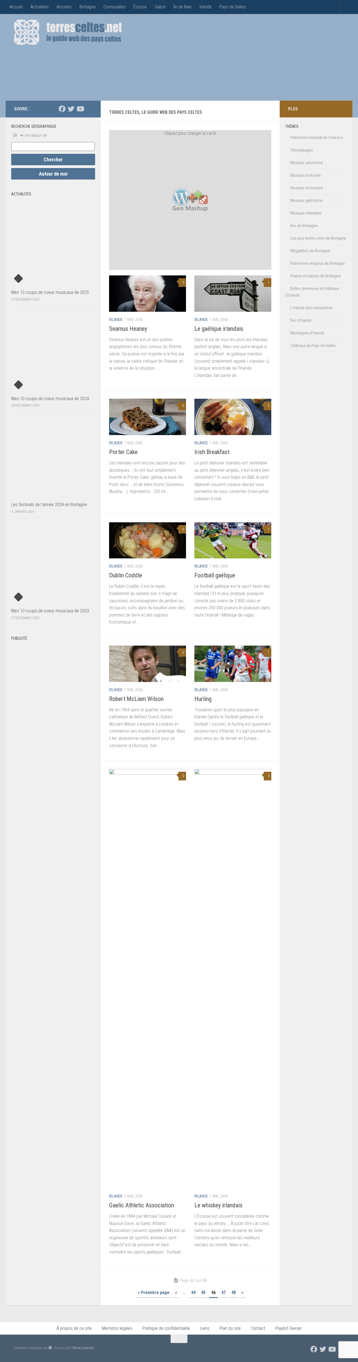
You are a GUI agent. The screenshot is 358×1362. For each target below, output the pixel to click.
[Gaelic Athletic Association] (147, 978)
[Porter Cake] (147, 417)
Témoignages (301, 150)
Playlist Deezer (288, 1328)
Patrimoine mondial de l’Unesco (316, 137)
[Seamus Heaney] (147, 293)
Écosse (140, 7)
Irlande (205, 7)
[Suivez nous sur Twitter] (71, 108)
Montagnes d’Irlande (307, 333)
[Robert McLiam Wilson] (147, 664)
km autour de (36, 135)
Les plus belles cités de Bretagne (318, 238)
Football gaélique (214, 575)
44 (193, 1292)
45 (203, 1292)
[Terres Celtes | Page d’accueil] (68, 32)
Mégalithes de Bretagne (310, 250)
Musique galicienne (306, 200)
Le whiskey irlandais (218, 1205)
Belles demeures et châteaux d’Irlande (312, 292)
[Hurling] (232, 664)
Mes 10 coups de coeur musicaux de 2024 (50, 398)
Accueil (16, 7)
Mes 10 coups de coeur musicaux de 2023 (50, 610)
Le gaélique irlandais (218, 328)
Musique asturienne (306, 162)
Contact (258, 1328)
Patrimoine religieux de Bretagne (317, 263)
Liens (204, 1328)
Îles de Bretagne (304, 225)
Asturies (64, 7)
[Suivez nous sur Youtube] (80, 108)
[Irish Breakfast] (232, 417)
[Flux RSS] (89, 108)
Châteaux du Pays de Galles (313, 345)
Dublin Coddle (125, 575)
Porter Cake (123, 452)
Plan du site (230, 1328)
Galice (160, 7)
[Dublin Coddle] (147, 540)
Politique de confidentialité (166, 1328)
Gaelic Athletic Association (141, 1205)
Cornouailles (114, 7)
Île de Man (182, 7)
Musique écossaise (306, 187)
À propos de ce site (74, 1328)
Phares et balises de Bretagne (315, 275)
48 (233, 1292)
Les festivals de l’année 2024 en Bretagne (49, 504)
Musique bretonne (305, 175)
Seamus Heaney (128, 328)
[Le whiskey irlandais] (232, 978)
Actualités (39, 7)
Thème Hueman (82, 1348)
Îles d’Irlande (301, 320)
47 (223, 1292)
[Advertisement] (242, 59)
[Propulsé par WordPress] (50, 1348)
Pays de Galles (232, 7)
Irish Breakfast (211, 452)
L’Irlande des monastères (311, 307)
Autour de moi (53, 174)
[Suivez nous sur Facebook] (62, 108)
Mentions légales (117, 1328)
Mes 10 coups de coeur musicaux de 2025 (50, 292)
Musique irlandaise (306, 213)
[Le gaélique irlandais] (232, 293)
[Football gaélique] (232, 540)
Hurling (202, 698)
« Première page (153, 1292)
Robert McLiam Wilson (136, 698)
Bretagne (87, 7)
